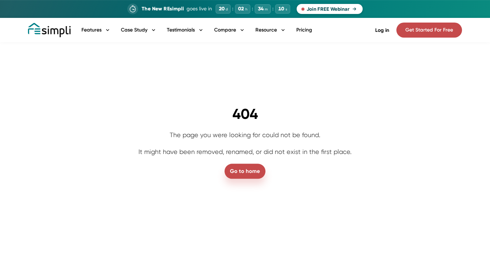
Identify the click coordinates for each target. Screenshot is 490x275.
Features (91, 30)
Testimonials (181, 30)
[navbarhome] (49, 30)
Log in (382, 30)
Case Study (134, 30)
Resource (266, 30)
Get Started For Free (429, 30)
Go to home (245, 171)
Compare (225, 30)
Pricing (304, 30)
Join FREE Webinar (328, 9)
